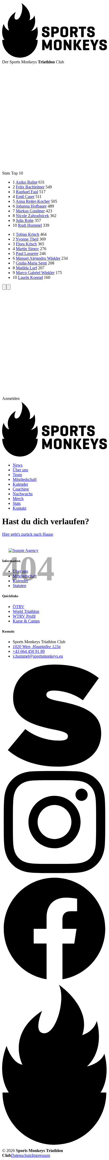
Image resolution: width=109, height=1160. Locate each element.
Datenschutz (21, 1155)
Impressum (41, 1155)
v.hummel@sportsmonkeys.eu (38, 656)
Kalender (20, 581)
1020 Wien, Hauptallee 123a (37, 646)
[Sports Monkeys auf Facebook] (54, 979)
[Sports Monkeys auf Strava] (54, 767)
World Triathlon (26, 611)
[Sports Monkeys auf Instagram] (54, 873)
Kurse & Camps (26, 621)
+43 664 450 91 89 (29, 651)
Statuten (19, 585)
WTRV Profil (24, 616)
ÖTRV (18, 606)
